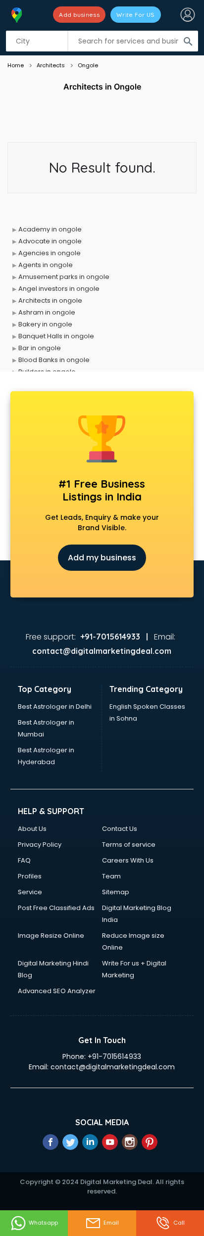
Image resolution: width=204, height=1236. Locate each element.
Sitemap (115, 892)
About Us (32, 828)
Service (30, 892)
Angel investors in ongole (59, 288)
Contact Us (119, 828)
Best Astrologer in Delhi (55, 706)
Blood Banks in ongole (54, 360)
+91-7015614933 (114, 1056)
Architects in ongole (50, 300)
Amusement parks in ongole (63, 276)
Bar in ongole (39, 348)
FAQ (24, 860)
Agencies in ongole (49, 253)
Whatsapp (43, 1223)
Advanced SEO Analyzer (57, 991)
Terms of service (128, 844)
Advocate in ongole (50, 241)
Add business (79, 14)
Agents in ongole (45, 265)
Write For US (135, 14)
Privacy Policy (39, 844)
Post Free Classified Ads (56, 908)
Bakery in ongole (45, 324)
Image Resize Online (51, 935)
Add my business (102, 557)
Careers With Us (127, 860)
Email (111, 1223)
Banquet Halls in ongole (56, 336)
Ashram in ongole (46, 312)
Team (111, 876)
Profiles (30, 876)
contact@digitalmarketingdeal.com (113, 1067)
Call (179, 1223)
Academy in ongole (50, 229)
